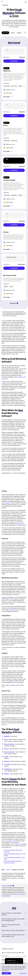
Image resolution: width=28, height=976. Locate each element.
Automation (4, 597)
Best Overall (5, 32)
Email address (5, 955)
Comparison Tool (10, 840)
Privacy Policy (23, 973)
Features (19, 32)
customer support (15, 685)
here (23, 451)
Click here (18, 523)
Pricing (12, 32)
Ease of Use (14, 86)
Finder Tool (18, 844)
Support (20, 195)
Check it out (12, 609)
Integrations (14, 195)
